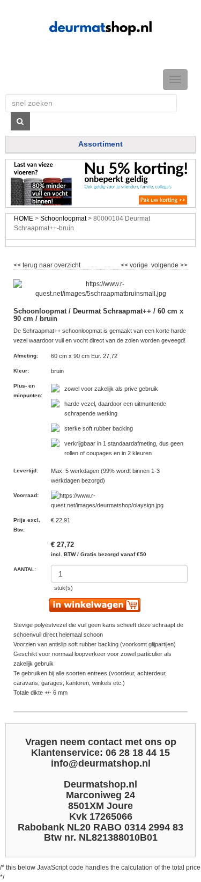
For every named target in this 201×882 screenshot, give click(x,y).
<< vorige (135, 263)
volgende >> (169, 263)
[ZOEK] (20, 121)
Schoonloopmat (63, 218)
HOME (23, 218)
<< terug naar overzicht (46, 263)
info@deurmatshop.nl (101, 763)
